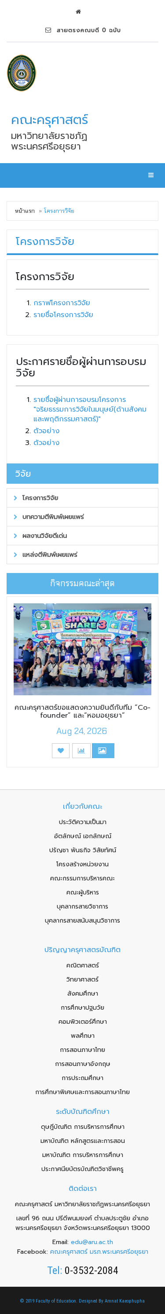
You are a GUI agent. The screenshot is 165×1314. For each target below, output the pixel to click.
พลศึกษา (83, 1035)
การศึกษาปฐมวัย (82, 1007)
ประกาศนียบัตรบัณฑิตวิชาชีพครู (82, 1169)
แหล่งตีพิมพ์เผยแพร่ (48, 554)
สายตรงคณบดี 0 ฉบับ (86, 30)
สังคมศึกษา (82, 993)
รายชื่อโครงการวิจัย (63, 315)
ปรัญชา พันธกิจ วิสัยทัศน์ (82, 850)
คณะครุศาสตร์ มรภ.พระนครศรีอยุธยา (99, 1251)
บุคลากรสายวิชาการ (82, 906)
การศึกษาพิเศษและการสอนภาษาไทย (82, 1092)
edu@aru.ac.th (92, 1242)
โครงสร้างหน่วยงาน (82, 864)
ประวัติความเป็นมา (82, 822)
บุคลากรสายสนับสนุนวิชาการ (82, 920)
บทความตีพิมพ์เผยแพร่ (52, 517)
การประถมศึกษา (82, 1078)
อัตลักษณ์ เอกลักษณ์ (82, 836)
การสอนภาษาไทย (82, 1050)
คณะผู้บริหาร (82, 892)
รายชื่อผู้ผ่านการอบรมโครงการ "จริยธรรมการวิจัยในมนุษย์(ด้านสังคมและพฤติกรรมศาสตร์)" (90, 409)
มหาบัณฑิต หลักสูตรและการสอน (82, 1141)
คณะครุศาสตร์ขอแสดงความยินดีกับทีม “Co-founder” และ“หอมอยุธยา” (82, 711)
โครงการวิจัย (39, 498)
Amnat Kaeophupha (125, 1301)
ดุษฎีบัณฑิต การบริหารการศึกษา (83, 1127)
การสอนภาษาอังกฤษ (82, 1064)
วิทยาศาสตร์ (82, 979)
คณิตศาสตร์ (82, 965)
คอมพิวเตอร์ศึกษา (83, 1021)
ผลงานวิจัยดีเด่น (43, 535)
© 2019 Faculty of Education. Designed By (62, 1301)
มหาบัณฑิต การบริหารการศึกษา (82, 1155)
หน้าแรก (25, 211)
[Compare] (81, 750)
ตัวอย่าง (46, 431)
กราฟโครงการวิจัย (61, 303)
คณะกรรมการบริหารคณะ (82, 878)
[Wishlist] (61, 750)
